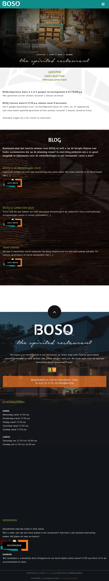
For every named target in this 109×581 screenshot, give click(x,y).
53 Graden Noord (68, 578)
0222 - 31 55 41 (46, 383)
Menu (60, 54)
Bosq (48, 573)
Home (51, 54)
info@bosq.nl (66, 383)
